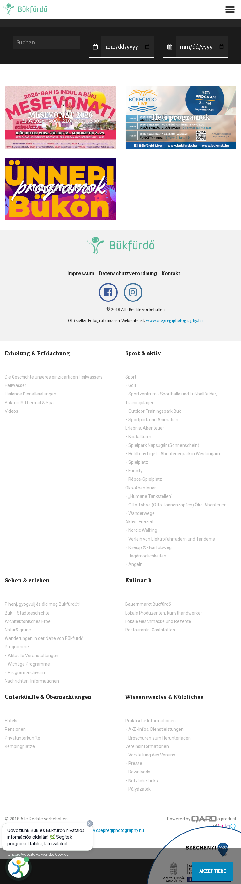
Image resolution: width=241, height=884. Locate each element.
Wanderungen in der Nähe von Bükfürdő (44, 638)
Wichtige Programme (29, 664)
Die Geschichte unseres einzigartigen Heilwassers (54, 376)
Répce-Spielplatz (145, 479)
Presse (135, 763)
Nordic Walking (142, 530)
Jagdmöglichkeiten (147, 555)
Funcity (135, 470)
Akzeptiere (212, 871)
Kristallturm (139, 436)
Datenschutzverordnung (128, 273)
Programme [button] (17, 646)
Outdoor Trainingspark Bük (154, 411)
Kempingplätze (20, 746)
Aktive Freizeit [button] (139, 521)
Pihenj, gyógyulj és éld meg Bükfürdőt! (42, 604)
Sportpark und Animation (153, 419)
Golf (132, 385)
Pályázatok (139, 789)
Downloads (139, 771)
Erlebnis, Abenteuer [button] (144, 428)
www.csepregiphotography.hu (174, 320)
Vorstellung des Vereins (151, 754)
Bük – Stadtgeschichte (27, 612)
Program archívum (26, 672)
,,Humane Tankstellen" (150, 496)
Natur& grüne (18, 629)
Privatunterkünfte (22, 737)
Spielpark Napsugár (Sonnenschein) (163, 445)
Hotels (11, 720)
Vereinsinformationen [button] (147, 746)
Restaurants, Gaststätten (150, 629)
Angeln (135, 564)
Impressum (80, 273)
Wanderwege (141, 513)
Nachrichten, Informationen (32, 680)
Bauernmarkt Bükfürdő (148, 604)
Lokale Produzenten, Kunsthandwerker (163, 612)
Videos (11, 411)
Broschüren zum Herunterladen (159, 737)
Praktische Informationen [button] (150, 720)
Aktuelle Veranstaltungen (33, 655)
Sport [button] (130, 376)
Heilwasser (15, 385)
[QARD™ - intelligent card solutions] (204, 818)
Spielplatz (138, 462)
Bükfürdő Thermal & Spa (29, 402)
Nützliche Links (143, 780)
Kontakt (171, 273)
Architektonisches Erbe (28, 621)
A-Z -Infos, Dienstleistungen (156, 729)
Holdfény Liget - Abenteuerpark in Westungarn (174, 453)
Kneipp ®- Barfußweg (150, 547)
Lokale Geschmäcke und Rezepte (158, 621)
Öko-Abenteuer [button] (140, 487)
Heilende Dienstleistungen (30, 393)
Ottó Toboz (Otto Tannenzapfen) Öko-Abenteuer (177, 504)
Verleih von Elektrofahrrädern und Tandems (171, 538)
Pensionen (15, 729)
